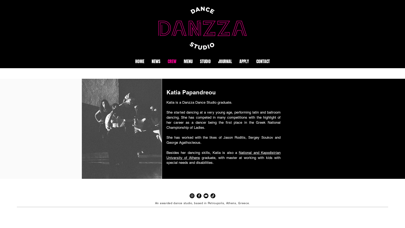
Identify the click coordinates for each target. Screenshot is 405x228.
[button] (225, 61)
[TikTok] (213, 195)
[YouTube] (206, 195)
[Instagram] (192, 195)
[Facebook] (199, 195)
